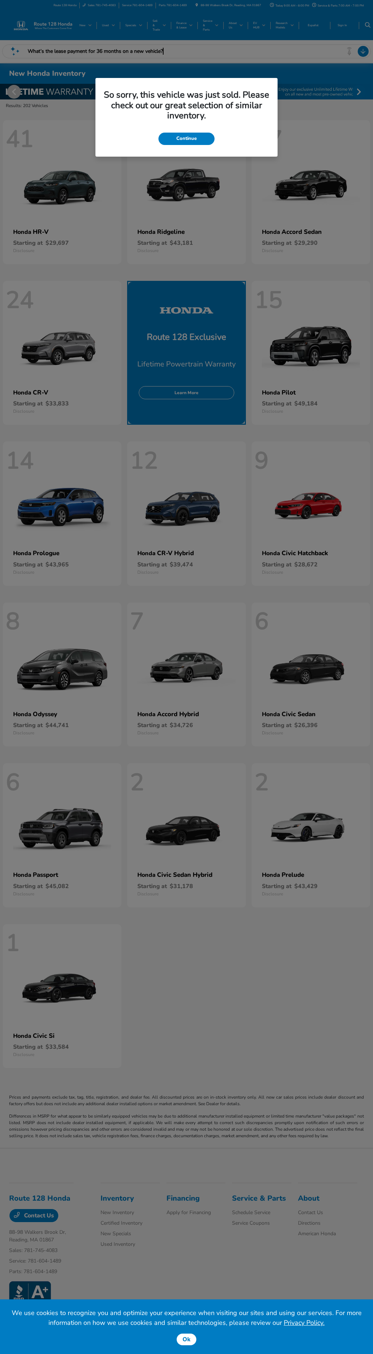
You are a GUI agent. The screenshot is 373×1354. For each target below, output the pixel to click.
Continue (186, 138)
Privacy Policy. (304, 1322)
